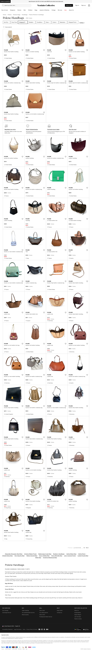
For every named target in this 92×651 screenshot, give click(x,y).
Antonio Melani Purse (30, 554)
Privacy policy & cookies (31, 629)
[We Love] (63, 10)
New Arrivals (4, 10)
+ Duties (9, 193)
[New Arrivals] (8, 10)
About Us (71, 10)
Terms (24, 629)
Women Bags (16, 14)
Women (19, 10)
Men (25, 10)
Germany (20, 649)
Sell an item (69, 5)
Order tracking (25, 610)
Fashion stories (78, 619)
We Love (60, 10)
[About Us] (74, 10)
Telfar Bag (38, 558)
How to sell (42, 610)
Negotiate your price (10, 129)
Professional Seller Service (45, 617)
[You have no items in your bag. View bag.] (89, 5)
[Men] (27, 10)
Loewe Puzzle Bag (83, 556)
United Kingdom (8, 649)
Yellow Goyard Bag (31, 556)
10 (84, 548)
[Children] (33, 10)
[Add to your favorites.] (22, 50)
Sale (65, 10)
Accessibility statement (7, 629)
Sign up (83, 5)
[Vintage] (56, 10)
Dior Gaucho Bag (19, 556)
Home (4, 14)
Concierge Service (6, 612)
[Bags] (38, 10)
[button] (89, 5)
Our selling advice (43, 612)
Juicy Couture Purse (70, 556)
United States (14, 649)
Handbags (24, 14)
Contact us (59, 612)
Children (30, 10)
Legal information (17, 629)
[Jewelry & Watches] (50, 10)
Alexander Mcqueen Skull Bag (13, 554)
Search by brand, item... (10, 5)
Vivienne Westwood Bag (50, 558)
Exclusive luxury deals (53, 129)
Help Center (60, 610)
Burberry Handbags (58, 554)
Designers (12, 10)
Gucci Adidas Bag (44, 556)
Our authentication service (28, 612)
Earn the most (72, 129)
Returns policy (25, 614)
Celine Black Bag (71, 554)
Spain (24, 649)
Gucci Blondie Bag (56, 556)
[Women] (22, 10)
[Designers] (16, 10)
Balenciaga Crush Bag (44, 554)
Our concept (5, 610)
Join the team (77, 617)
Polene (9, 14)
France (2, 649)
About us (76, 610)
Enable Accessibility (5, 1)
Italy (26, 649)
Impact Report (77, 614)
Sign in (77, 5)
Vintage (53, 10)
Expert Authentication (32, 129)
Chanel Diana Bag (7, 556)
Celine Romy (81, 554)
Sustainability (77, 612)
